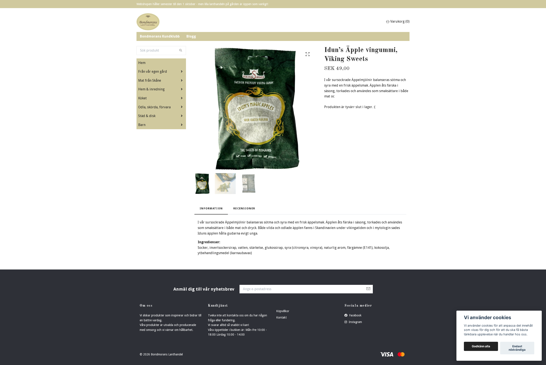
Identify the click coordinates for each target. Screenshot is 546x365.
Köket (142, 98)
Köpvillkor (282, 311)
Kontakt (281, 317)
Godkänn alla (481, 346)
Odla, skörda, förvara (154, 107)
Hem (141, 63)
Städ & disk (146, 116)
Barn (141, 125)
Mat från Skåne (149, 80)
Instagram (355, 322)
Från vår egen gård (152, 72)
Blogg (191, 36)
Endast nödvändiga (517, 348)
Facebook (355, 315)
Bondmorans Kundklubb (160, 36)
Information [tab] (211, 208)
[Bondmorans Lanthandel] (148, 21)
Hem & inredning (151, 89)
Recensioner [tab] (244, 208)
